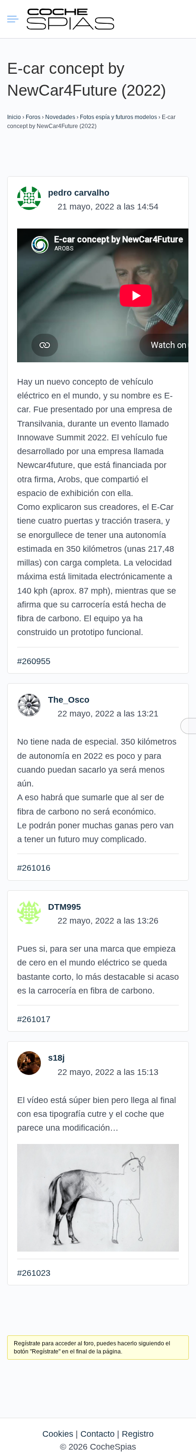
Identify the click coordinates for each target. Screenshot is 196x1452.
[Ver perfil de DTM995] (29, 911)
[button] (146, 19)
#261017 (33, 1019)
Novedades (60, 117)
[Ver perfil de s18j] (29, 1062)
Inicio (14, 117)
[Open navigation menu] (16, 19)
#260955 (33, 661)
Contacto (97, 1434)
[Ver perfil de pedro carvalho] (29, 197)
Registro (138, 1434)
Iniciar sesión (163, 18)
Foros (33, 117)
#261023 (33, 1273)
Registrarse (180, 18)
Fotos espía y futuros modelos (118, 117)
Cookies (57, 1434)
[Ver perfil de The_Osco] (29, 704)
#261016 (33, 868)
